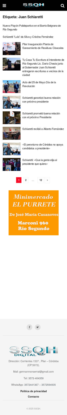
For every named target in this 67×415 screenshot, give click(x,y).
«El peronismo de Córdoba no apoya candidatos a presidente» (42, 146)
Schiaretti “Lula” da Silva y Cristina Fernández (28, 36)
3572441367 (31, 384)
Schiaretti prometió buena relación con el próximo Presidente (41, 115)
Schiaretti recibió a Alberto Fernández (43, 129)
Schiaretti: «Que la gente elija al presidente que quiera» (39, 161)
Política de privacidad (33, 391)
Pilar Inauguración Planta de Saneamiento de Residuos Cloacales (43, 46)
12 (40, 180)
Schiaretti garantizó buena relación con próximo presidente (41, 99)
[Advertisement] (33, 274)
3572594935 (48, 384)
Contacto (33, 396)
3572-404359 (36, 378)
